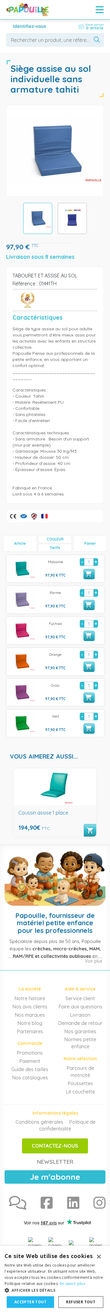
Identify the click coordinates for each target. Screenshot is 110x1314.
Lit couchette (80, 1092)
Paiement (29, 1061)
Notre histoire (29, 998)
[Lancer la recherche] (97, 40)
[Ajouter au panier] (89, 574)
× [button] (98, 1257)
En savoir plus (72, 1283)
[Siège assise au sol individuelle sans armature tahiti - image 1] (38, 218)
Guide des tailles (29, 1069)
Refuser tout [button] (80, 1302)
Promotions (30, 1053)
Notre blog (29, 1023)
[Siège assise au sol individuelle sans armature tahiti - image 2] (72, 218)
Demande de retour (80, 1023)
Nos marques (30, 1015)
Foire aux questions (80, 1007)
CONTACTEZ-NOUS (55, 1145)
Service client (80, 998)
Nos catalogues (30, 1078)
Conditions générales (39, 1122)
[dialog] (55, 1280)
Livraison (80, 1015)
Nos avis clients (29, 1007)
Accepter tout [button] (30, 1302)
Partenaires (30, 1031)
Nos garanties (80, 1031)
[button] (55, 1290)
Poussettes (80, 1083)
